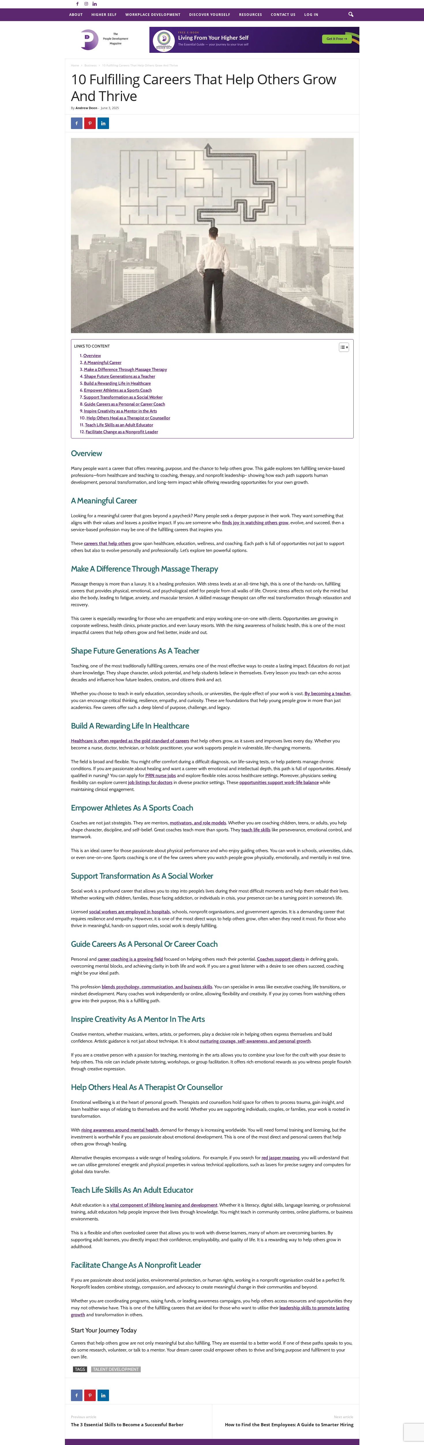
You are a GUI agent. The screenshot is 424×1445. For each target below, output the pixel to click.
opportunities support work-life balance (279, 782)
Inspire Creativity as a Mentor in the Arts (120, 411)
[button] (350, 14)
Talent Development (116, 1369)
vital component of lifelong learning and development (163, 1205)
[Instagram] (86, 4)
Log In (311, 14)
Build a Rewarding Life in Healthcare (117, 383)
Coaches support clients (281, 959)
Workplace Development (153, 14)
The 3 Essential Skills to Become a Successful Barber (127, 1424)
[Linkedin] (94, 4)
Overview (92, 355)
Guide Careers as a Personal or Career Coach (124, 404)
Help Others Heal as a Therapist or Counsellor (128, 418)
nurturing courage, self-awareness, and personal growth (255, 1041)
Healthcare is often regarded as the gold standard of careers (130, 741)
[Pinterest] (90, 123)
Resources (250, 14)
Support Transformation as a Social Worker (123, 397)
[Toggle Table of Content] (341, 347)
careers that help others (107, 543)
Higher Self (104, 14)
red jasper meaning (280, 1157)
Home (75, 65)
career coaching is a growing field (130, 959)
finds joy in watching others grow (255, 522)
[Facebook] (77, 4)
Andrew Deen (86, 108)
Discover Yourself (209, 14)
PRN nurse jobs (160, 775)
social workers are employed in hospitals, (130, 911)
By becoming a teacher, (328, 693)
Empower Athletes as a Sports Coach (118, 390)
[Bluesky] (103, 4)
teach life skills (256, 829)
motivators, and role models (198, 823)
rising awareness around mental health (119, 1130)
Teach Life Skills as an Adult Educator (119, 424)
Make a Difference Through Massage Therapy (125, 369)
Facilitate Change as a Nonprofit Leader (122, 431)
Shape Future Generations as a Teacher (119, 376)
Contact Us (283, 14)
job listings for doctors (150, 782)
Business (91, 65)
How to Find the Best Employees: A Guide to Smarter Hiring (289, 1424)
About (76, 14)
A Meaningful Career (102, 362)
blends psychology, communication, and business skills (157, 987)
